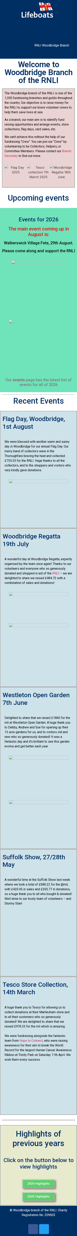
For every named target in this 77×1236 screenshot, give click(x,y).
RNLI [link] (55, 573)
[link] (31, 1040)
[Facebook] (33, 1229)
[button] (38, 29)
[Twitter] (44, 1229)
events (19, 380)
